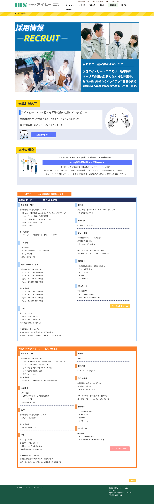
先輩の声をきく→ (44, 135)
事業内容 (92, 5)
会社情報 (82, 5)
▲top (133, 481)
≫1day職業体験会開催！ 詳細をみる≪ (87, 162)
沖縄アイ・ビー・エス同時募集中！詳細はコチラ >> (45, 194)
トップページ (70, 5)
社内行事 (69, 9)
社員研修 (123, 5)
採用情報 (113, 5)
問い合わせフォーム (120, 306)
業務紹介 (103, 5)
